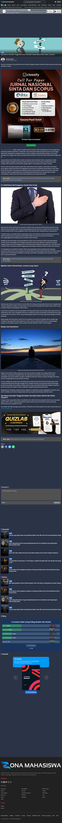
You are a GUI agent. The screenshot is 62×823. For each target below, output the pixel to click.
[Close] (59, 400)
